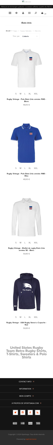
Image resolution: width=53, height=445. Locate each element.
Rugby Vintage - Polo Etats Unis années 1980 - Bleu (26, 175)
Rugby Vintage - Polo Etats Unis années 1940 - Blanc (26, 100)
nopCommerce (31, 439)
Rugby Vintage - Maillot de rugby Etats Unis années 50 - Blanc (26, 249)
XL (30, 93)
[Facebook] (30, 412)
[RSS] (37, 412)
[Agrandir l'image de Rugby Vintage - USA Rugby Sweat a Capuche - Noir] (26, 291)
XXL (36, 93)
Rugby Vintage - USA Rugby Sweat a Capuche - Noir (26, 324)
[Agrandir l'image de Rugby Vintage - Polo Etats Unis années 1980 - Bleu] (26, 142)
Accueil (8, 31)
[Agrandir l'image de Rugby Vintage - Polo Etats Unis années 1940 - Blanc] (26, 68)
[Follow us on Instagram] (22, 412)
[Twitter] (15, 412)
